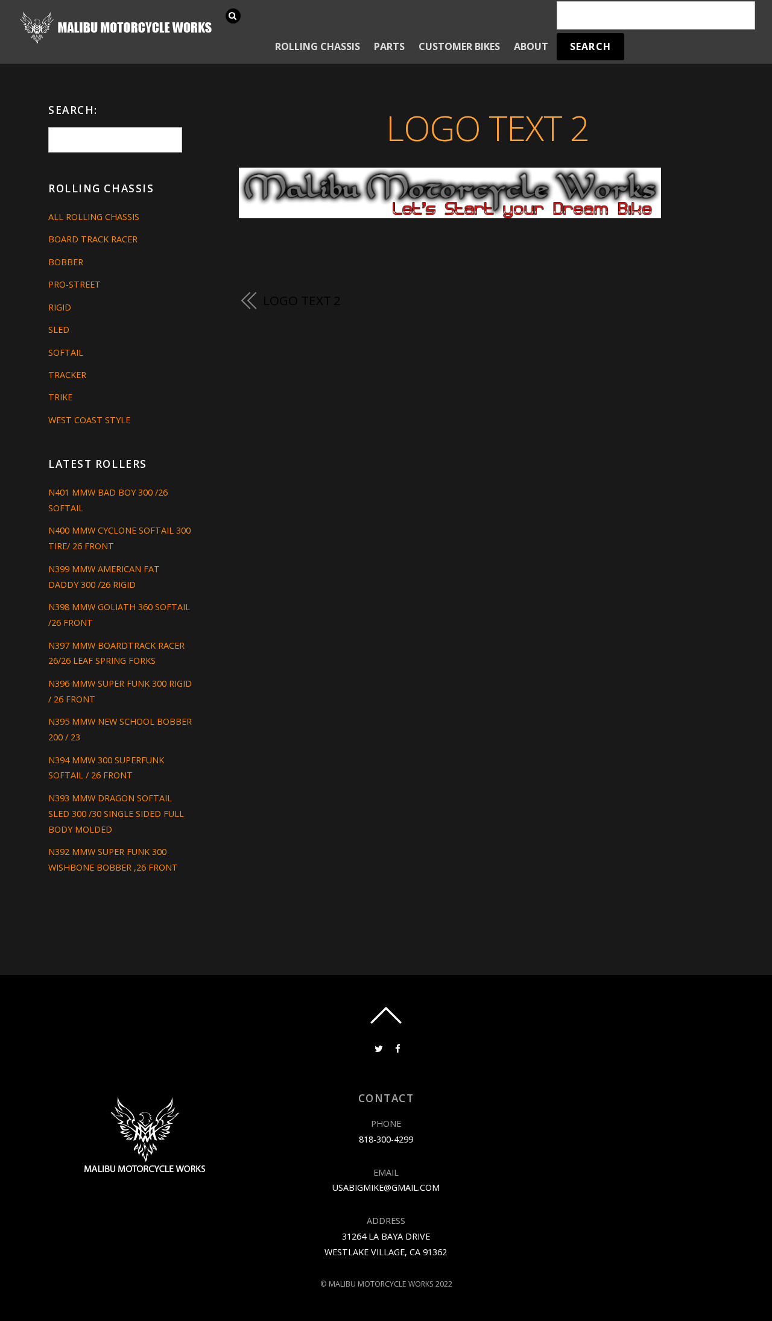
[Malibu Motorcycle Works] (117, 42)
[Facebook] (396, 1047)
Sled (58, 329)
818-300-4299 (386, 1139)
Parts (389, 46)
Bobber (65, 262)
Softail (65, 352)
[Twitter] (377, 1047)
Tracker (67, 374)
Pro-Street (74, 284)
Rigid (59, 307)
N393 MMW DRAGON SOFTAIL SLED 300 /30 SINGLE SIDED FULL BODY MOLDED (116, 813)
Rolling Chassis (317, 46)
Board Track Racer (93, 239)
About (531, 46)
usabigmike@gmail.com (386, 1187)
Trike (60, 397)
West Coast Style (89, 420)
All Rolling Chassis (93, 216)
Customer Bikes (459, 46)
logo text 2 (487, 127)
